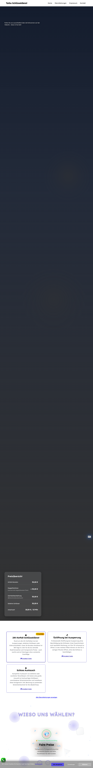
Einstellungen (71, 764)
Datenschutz (39, 764)
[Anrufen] (3, 760)
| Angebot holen (26, 658)
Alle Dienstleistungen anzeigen (46, 697)
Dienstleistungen (60, 3)
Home (50, 3)
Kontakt (83, 3)
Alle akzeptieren (57, 764)
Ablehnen (85, 764)
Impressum (73, 3)
